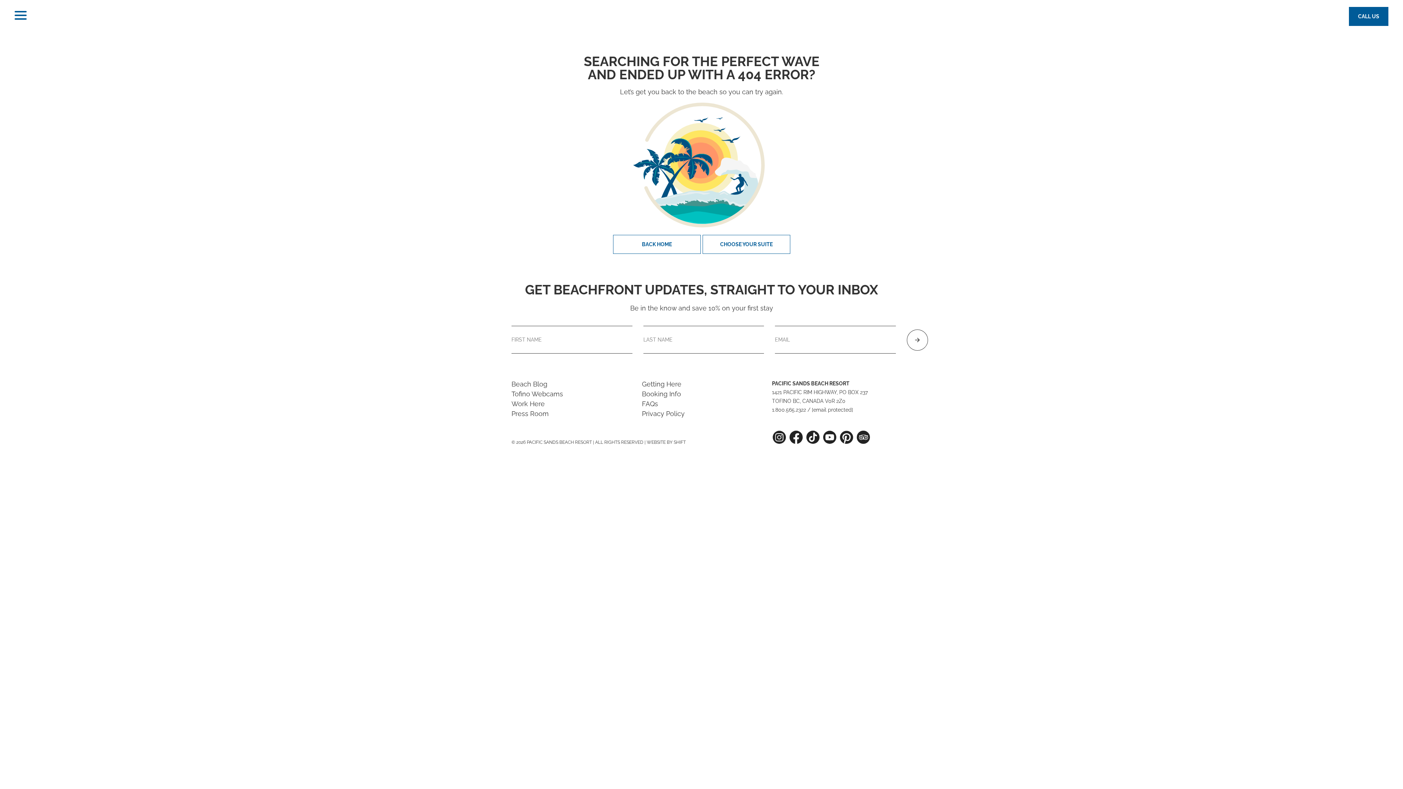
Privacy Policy (663, 414)
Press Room (530, 414)
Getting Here (661, 384)
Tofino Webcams (537, 394)
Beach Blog (529, 384)
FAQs (650, 404)
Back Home (657, 244)
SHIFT (680, 442)
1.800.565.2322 (789, 410)
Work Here (528, 404)
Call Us (1368, 16)
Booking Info (661, 394)
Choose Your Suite (746, 244)
